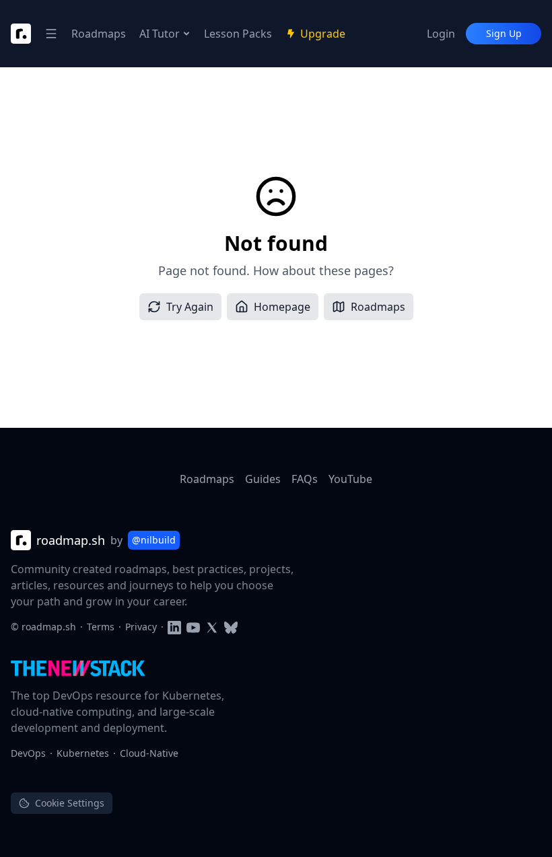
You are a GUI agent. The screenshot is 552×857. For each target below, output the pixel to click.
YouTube (350, 479)
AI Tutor (159, 33)
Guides (263, 479)
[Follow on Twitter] (212, 626)
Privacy (141, 626)
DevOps (28, 753)
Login (441, 33)
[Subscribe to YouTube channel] (193, 626)
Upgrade (322, 33)
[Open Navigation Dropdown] (51, 34)
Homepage (282, 306)
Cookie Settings (69, 802)
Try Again (189, 306)
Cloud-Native (149, 753)
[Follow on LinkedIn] (174, 626)
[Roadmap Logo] (21, 34)
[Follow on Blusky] (231, 626)
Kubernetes (83, 753)
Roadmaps (98, 33)
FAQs (304, 479)
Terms (100, 626)
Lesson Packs (238, 33)
